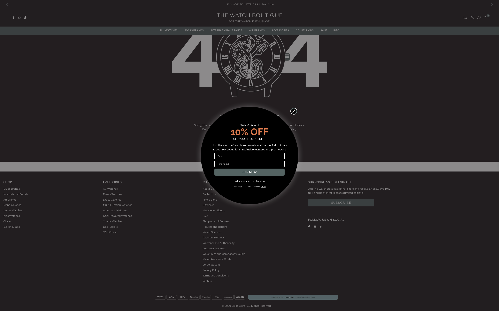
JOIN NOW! (249, 172)
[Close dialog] (294, 111)
